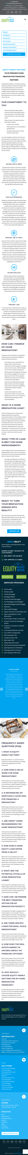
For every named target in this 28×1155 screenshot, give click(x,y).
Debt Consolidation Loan (8, 1077)
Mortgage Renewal (6, 1089)
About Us (4, 1120)
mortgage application (10, 1133)
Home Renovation (6, 1079)
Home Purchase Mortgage (8, 1068)
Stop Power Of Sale (6, 1085)
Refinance (4, 1076)
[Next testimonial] (26, 689)
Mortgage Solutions (7, 1118)
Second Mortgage (6, 1070)
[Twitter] (20, 12)
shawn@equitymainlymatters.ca (14, 3)
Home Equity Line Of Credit (8, 1072)
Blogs (3, 1124)
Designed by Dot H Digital (14, 1147)
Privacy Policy (5, 1128)
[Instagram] (16, 12)
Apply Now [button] (21, 577)
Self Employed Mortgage (8, 1081)
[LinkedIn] (12, 12)
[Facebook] (8, 12)
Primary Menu (25, 19)
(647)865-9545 (15, 1)
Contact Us (14, 531)
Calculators (4, 1122)
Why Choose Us (5, 1116)
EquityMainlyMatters (18, 1153)
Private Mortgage (6, 1083)
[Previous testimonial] (1, 689)
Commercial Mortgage (7, 1087)
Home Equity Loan (6, 1074)
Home (3, 1114)
